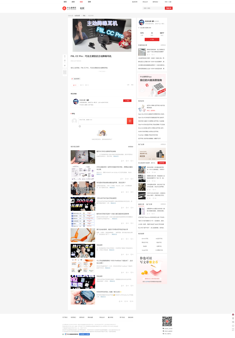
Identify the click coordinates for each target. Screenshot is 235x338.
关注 (128, 100)
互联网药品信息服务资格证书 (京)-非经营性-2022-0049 (99, 326)
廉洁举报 (110, 317)
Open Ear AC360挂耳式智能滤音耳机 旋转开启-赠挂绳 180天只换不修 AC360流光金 (162, 117)
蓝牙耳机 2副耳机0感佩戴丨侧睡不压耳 (149, 138)
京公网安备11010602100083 (69, 324)
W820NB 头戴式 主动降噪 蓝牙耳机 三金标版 (151, 121)
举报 (132, 84)
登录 (166, 2)
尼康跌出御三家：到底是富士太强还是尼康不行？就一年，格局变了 (156, 177)
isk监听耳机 (159, 238)
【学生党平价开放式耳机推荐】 (107, 198)
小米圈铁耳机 (159, 250)
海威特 (145, 246)
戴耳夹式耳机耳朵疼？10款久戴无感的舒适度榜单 (113, 214)
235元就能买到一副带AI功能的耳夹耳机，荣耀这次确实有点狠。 (115, 168)
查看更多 (130, 146)
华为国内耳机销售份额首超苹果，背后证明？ (111, 182)
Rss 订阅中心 (168, 333)
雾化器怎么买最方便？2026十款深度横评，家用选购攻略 (154, 61)
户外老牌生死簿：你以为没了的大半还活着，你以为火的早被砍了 (156, 186)
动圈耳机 (159, 246)
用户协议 (122, 317)
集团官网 (134, 2)
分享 (128, 84)
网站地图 (90, 317)
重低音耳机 (145, 242)
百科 (89, 2)
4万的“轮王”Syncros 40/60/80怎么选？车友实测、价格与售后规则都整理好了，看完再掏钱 (164, 217)
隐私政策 (130, 317)
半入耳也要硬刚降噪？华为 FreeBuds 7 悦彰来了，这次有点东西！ (115, 262)
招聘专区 (81, 317)
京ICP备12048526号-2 (110, 324)
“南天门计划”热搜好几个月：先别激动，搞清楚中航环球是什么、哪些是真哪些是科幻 (162, 220)
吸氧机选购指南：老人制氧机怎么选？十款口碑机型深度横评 (156, 50)
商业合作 (145, 2)
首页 (65, 2)
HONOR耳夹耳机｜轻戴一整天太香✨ (109, 292)
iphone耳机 (145, 238)
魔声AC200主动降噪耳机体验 (106, 151)
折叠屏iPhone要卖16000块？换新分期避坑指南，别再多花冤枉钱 (156, 210)
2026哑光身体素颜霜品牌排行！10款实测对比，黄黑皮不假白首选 (157, 65)
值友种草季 (76, 78)
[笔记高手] (156, 21)
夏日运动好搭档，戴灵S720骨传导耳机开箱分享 (112, 229)
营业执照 (116, 326)
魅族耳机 (159, 242)
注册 (170, 2)
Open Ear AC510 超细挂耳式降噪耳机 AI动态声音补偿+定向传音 (156, 114)
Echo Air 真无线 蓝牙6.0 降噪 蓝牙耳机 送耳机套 (152, 128)
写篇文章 (168, 8)
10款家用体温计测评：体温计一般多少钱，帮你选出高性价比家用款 (157, 58)
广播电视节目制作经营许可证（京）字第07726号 (74, 328)
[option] (152, 157)
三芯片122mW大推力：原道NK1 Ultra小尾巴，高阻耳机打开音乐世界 (156, 194)
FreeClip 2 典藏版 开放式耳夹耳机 (148, 135)
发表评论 (130, 121)
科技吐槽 (148, 21)
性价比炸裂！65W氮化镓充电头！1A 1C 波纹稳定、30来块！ (156, 168)
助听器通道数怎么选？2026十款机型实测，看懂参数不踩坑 (155, 68)
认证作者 (147, 281)
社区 (81, 2)
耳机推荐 (99, 245)
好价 (73, 2)
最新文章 (141, 204)
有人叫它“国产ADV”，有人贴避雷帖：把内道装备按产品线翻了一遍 (157, 227)
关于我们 (65, 317)
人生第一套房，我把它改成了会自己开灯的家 (151, 224)
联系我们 (73, 317)
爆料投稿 (155, 2)
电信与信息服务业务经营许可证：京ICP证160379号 (91, 324)
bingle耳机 (145, 250)
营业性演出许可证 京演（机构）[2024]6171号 (73, 326)
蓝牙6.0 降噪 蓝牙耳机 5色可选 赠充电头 (156, 106)
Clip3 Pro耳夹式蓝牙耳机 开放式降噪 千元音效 (151, 124)
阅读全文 (116, 156)
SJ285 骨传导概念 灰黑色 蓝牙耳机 (148, 131)
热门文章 (149, 204)
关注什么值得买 (168, 331)
